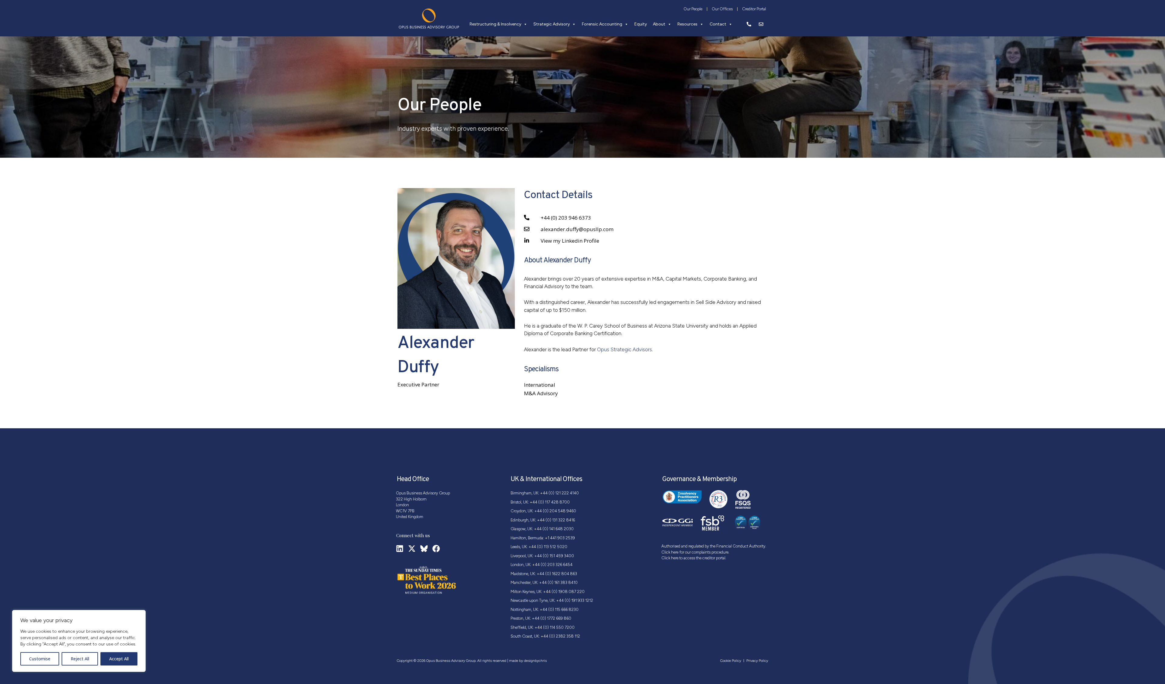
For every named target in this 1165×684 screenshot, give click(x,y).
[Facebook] (436, 548)
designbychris (535, 661)
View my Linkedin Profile (570, 240)
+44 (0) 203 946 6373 (566, 217)
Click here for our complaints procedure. (695, 552)
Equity (640, 24)
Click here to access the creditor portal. (693, 558)
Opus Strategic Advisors (624, 349)
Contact (718, 24)
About (659, 24)
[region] (79, 641)
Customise (39, 659)
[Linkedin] (400, 548)
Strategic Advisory (551, 24)
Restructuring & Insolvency (495, 24)
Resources (687, 24)
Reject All (80, 659)
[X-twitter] (412, 548)
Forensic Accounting (602, 24)
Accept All (119, 659)
